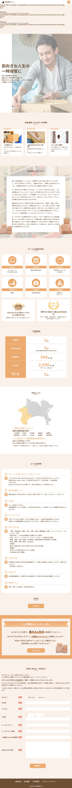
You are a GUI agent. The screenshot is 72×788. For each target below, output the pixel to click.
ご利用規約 (18, 680)
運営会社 (18, 781)
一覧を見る (36, 606)
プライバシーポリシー (49, 781)
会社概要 (27, 781)
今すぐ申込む (36, 650)
